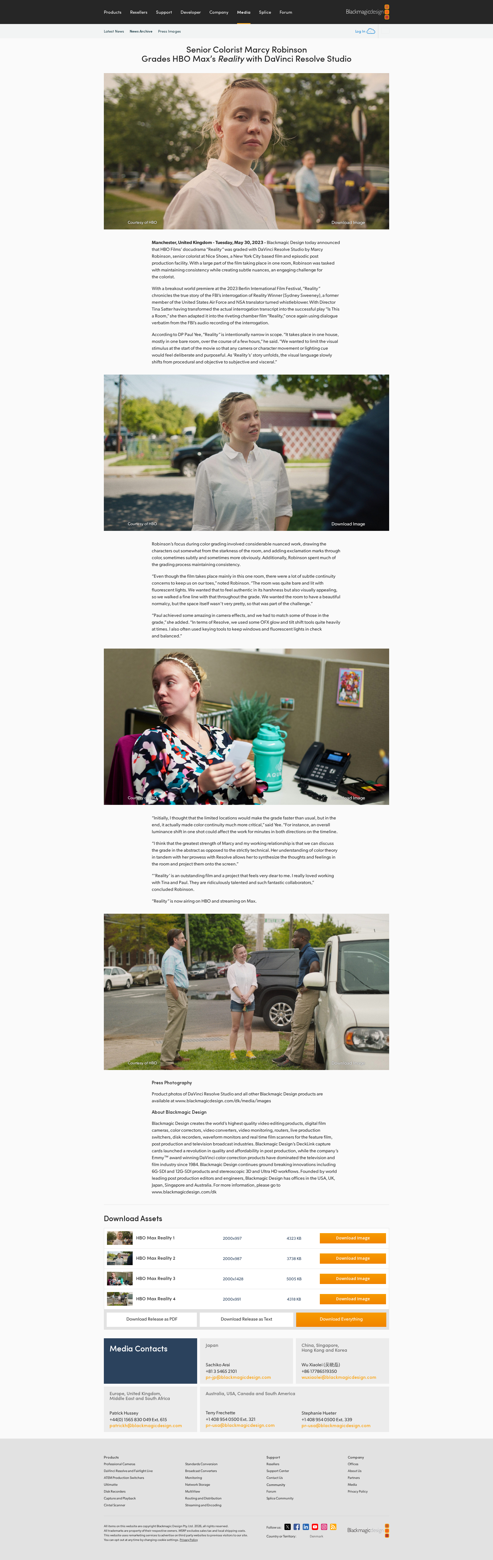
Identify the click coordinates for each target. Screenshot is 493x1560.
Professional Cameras (119, 1464)
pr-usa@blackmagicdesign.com (240, 1425)
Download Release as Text (246, 1319)
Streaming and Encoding (203, 1505)
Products (113, 12)
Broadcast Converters (201, 1471)
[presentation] (112, 151)
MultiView (192, 1491)
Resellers (139, 12)
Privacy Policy (358, 1491)
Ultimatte (111, 1484)
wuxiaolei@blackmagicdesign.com (339, 1377)
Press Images (169, 31)
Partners (354, 1477)
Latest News (114, 31)
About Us (354, 1471)
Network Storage (197, 1484)
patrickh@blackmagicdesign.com (146, 1425)
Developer (191, 12)
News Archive (141, 31)
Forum (286, 12)
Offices (353, 1464)
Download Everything (341, 1319)
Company (219, 12)
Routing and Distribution (203, 1498)
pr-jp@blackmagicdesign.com (238, 1377)
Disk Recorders (115, 1491)
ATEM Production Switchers (124, 1477)
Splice (265, 12)
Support (164, 12)
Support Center (277, 1471)
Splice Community (280, 1498)
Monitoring (193, 1477)
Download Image (348, 222)
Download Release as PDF (151, 1319)
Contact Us (274, 1477)
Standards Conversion (201, 1464)
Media (243, 12)
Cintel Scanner (114, 1505)
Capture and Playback (120, 1498)
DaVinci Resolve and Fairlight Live (128, 1471)
